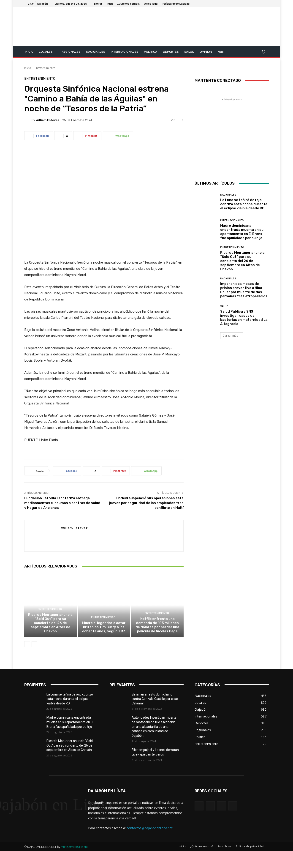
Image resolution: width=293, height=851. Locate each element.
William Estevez (47, 120)
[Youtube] (266, 3)
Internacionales (232, 220)
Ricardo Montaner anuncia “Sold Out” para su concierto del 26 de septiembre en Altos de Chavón (50, 623)
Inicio (27, 68)
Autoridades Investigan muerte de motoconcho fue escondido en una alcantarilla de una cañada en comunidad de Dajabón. (154, 726)
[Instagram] (249, 3)
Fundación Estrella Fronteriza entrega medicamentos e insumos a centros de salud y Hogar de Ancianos (62, 503)
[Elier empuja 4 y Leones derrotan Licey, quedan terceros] (120, 755)
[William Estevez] (28, 120)
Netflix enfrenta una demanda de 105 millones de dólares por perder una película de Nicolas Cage (157, 625)
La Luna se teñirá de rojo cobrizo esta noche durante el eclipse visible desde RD (243, 204)
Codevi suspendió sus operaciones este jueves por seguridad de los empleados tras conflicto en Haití (146, 503)
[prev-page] (27, 644)
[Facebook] (244, 3)
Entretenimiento (45, 68)
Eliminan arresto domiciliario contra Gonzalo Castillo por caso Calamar (155, 699)
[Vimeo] (260, 3)
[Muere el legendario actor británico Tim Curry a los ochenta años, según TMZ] (104, 605)
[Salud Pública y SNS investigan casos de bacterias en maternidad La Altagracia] (206, 315)
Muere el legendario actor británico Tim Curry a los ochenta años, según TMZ (104, 627)
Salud (224, 306)
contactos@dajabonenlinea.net (150, 828)
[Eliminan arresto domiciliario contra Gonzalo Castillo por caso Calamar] (120, 700)
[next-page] (34, 644)
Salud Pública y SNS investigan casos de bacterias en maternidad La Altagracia (244, 317)
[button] (263, 51)
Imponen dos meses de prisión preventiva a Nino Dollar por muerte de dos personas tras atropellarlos (243, 290)
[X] (255, 3)
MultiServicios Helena (74, 847)
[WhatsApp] (232, 805)
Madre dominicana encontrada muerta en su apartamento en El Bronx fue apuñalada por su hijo (241, 232)
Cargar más (230, 336)
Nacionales (228, 195)
